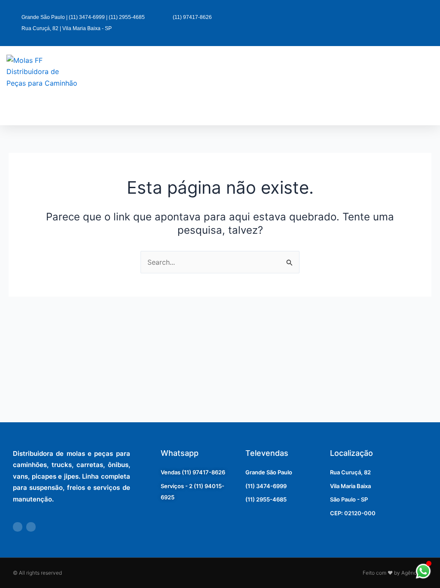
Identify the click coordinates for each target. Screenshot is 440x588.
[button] (278, 85)
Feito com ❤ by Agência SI (395, 572)
